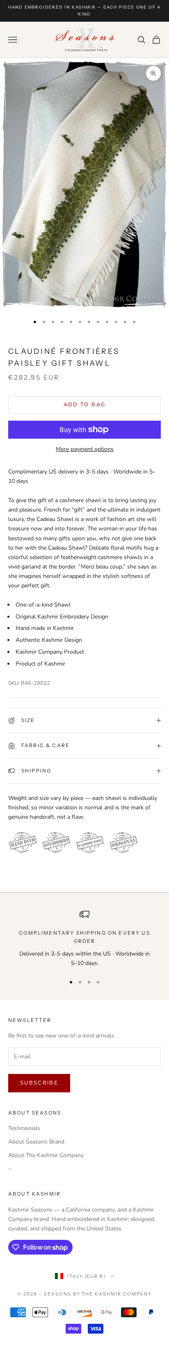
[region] (84, 938)
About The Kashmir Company (46, 1155)
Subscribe (39, 1083)
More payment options (85, 449)
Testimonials (24, 1128)
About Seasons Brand (36, 1142)
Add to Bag (84, 404)
